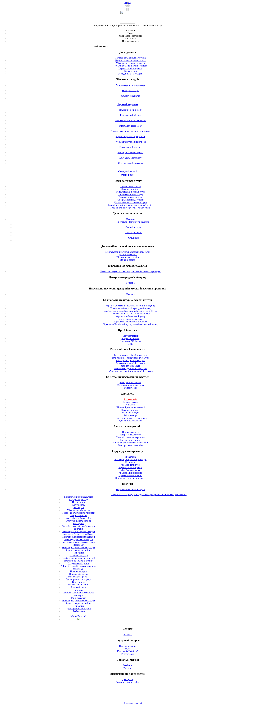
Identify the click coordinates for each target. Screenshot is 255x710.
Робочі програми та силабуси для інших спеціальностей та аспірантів (78, 550)
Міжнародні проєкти (78, 576)
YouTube (127, 668)
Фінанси (130, 404)
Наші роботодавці (79, 555)
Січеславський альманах (130, 163)
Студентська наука (130, 96)
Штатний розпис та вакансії (130, 407)
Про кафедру (78, 502)
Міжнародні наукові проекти (130, 63)
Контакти (78, 590)
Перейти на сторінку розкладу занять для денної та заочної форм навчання (149, 494)
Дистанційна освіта (127, 254)
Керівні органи (130, 402)
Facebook (127, 665)
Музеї (127, 648)
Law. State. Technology (130, 157)
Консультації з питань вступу (130, 191)
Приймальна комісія (130, 186)
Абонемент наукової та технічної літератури (130, 371)
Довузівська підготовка (130, 197)
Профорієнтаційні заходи (130, 194)
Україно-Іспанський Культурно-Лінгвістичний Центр (130, 311)
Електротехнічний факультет (78, 497)
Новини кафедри (78, 571)
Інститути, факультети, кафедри (133, 222)
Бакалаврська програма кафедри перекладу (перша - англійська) (78, 532)
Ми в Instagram (78, 598)
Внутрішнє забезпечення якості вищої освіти (130, 205)
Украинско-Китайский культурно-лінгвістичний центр (130, 324)
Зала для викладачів (130, 366)
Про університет (130, 432)
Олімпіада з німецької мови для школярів (78, 594)
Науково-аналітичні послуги (130, 489)
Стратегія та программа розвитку (130, 418)
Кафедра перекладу (78, 499)
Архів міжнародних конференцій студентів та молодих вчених (78, 559)
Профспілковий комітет (130, 475)
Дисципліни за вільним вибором (130, 202)
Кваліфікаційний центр (130, 473)
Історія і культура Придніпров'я (130, 142)
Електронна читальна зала (130, 385)
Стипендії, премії (133, 232)
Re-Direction (79, 611)
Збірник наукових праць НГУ (130, 136)
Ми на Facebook (79, 616)
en (129, 2)
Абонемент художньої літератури (130, 368)
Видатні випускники (130, 440)
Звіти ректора (130, 415)
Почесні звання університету (130, 437)
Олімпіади (133, 238)
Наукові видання (127, 104)
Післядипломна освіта (127, 257)
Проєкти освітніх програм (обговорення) (130, 207)
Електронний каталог (130, 382)
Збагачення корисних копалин (130, 120)
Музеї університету (130, 470)
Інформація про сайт (133, 703)
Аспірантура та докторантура (130, 85)
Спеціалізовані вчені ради (127, 173)
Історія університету (130, 434)
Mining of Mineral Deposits (130, 152)
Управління (130, 457)
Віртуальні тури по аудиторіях (130, 478)
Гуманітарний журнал (130, 147)
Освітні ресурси (133, 227)
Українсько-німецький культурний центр (130, 308)
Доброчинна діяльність (130, 420)
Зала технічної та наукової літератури (130, 358)
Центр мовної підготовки (130, 319)
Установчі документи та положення (130, 442)
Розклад (127, 634)
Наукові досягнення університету (130, 65)
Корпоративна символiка (130, 445)
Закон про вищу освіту (127, 682)
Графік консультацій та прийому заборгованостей (78, 514)
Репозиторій (130, 388)
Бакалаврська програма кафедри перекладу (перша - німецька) (78, 538)
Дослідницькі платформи (130, 73)
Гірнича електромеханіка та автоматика (131, 131)
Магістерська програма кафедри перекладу (78, 543)
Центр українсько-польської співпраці (130, 313)
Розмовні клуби (78, 587)
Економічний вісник (130, 115)
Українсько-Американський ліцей (130, 321)
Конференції (130, 71)
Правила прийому (130, 189)
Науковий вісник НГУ (130, 110)
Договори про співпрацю (78, 579)
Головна (130, 282)
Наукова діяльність (78, 574)
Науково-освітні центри (130, 68)
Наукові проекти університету (130, 60)
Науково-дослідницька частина (130, 57)
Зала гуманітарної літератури (130, 360)
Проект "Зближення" (78, 584)
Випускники (78, 582)
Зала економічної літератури (130, 363)
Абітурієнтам (78, 505)
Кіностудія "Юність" (127, 651)
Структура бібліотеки (130, 341)
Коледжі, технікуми (130, 465)
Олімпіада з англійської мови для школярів (78, 527)
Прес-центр (127, 679)
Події (130, 344)
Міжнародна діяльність (78, 510)
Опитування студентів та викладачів (78, 522)
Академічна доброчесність (78, 518)
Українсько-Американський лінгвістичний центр (130, 305)
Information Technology (130, 126)
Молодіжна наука (130, 90)
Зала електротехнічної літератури (130, 355)
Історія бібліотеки (130, 338)
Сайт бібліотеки (130, 336)
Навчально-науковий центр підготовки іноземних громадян (130, 271)
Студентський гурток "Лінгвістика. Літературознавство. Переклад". (78, 566)
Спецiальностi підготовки (130, 199)
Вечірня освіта (127, 260)
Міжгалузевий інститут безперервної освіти (127, 252)
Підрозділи (130, 462)
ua (126, 2)
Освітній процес (130, 412)
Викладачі (78, 507)
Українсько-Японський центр (130, 316)
